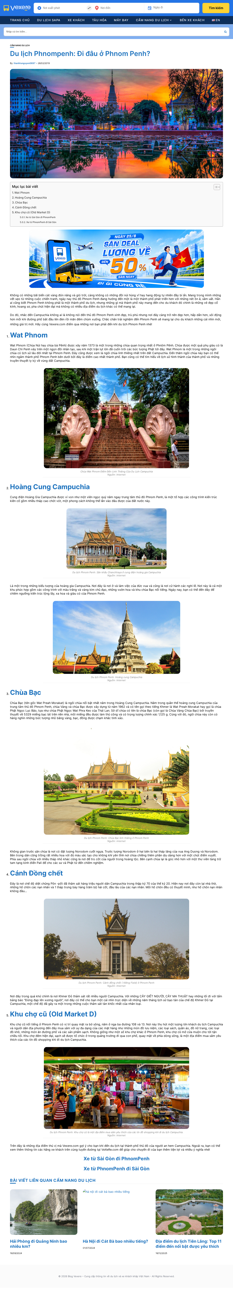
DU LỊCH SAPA (48, 20)
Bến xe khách (192, 20)
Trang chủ (20, 20)
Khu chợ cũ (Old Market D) (32, 212)
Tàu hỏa (99, 20)
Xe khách (76, 20)
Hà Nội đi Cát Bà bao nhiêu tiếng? (115, 1241)
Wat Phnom (21, 192)
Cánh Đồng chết (25, 207)
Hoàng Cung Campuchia (31, 197)
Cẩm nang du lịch (152, 20)
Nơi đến (105, 8)
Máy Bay (121, 20)
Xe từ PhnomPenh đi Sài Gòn (41, 222)
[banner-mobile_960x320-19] (116, 258)
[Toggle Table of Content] (215, 187)
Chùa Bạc (21, 202)
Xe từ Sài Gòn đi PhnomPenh (40, 217)
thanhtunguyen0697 (24, 63)
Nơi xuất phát (51, 8)
